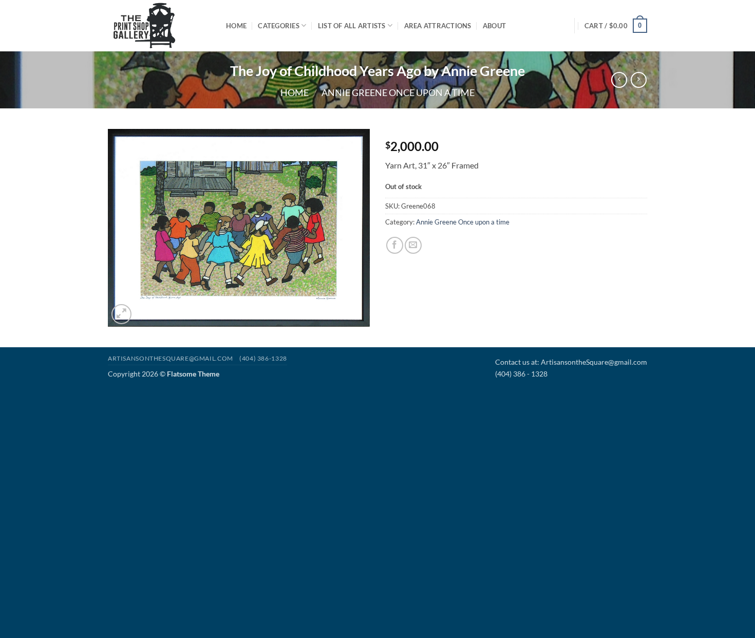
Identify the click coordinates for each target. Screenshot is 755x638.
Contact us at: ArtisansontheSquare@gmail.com (571, 362)
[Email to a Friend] (413, 245)
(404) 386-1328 (263, 358)
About (494, 26)
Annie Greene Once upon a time (398, 92)
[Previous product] (639, 80)
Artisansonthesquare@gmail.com (170, 358)
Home (236, 26)
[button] (615, 25)
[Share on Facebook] (394, 245)
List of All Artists (352, 26)
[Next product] (619, 80)
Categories (278, 26)
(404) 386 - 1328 (521, 373)
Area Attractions (437, 26)
